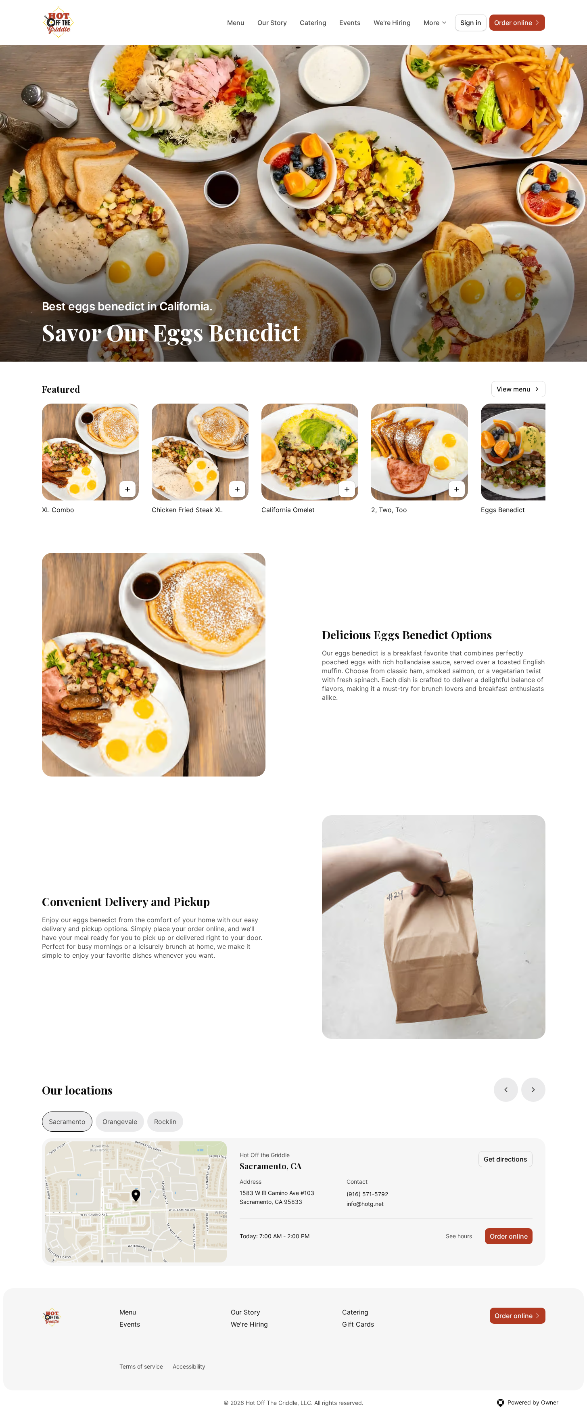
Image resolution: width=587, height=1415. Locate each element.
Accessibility (189, 1366)
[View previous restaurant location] (506, 1090)
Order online (509, 1236)
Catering (313, 23)
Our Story (272, 23)
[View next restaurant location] (533, 1090)
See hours (459, 1236)
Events (350, 23)
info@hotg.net (365, 1204)
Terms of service (141, 1366)
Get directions (505, 1159)
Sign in (470, 23)
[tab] (67, 1121)
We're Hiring (392, 23)
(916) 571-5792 (367, 1194)
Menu (235, 23)
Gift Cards (358, 1324)
